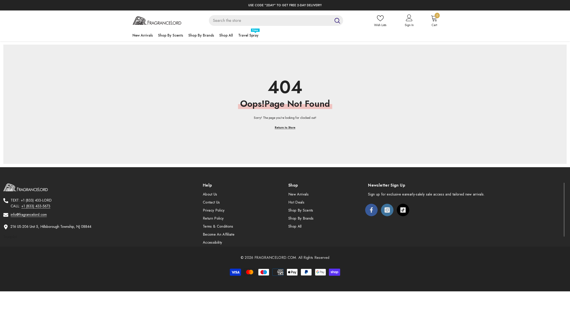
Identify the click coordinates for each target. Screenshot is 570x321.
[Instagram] (387, 210)
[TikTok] (403, 210)
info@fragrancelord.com (29, 214)
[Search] (276, 20)
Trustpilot (10, 236)
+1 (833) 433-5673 (35, 206)
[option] (285, 5)
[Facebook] (371, 210)
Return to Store (285, 128)
